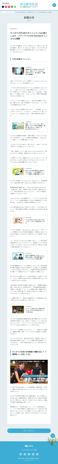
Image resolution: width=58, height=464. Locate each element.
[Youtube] (9, 7)
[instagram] (6, 7)
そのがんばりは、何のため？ (30, 180)
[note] (12, 7)
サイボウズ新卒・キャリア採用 (29, 449)
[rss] (15, 7)
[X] (3, 7)
